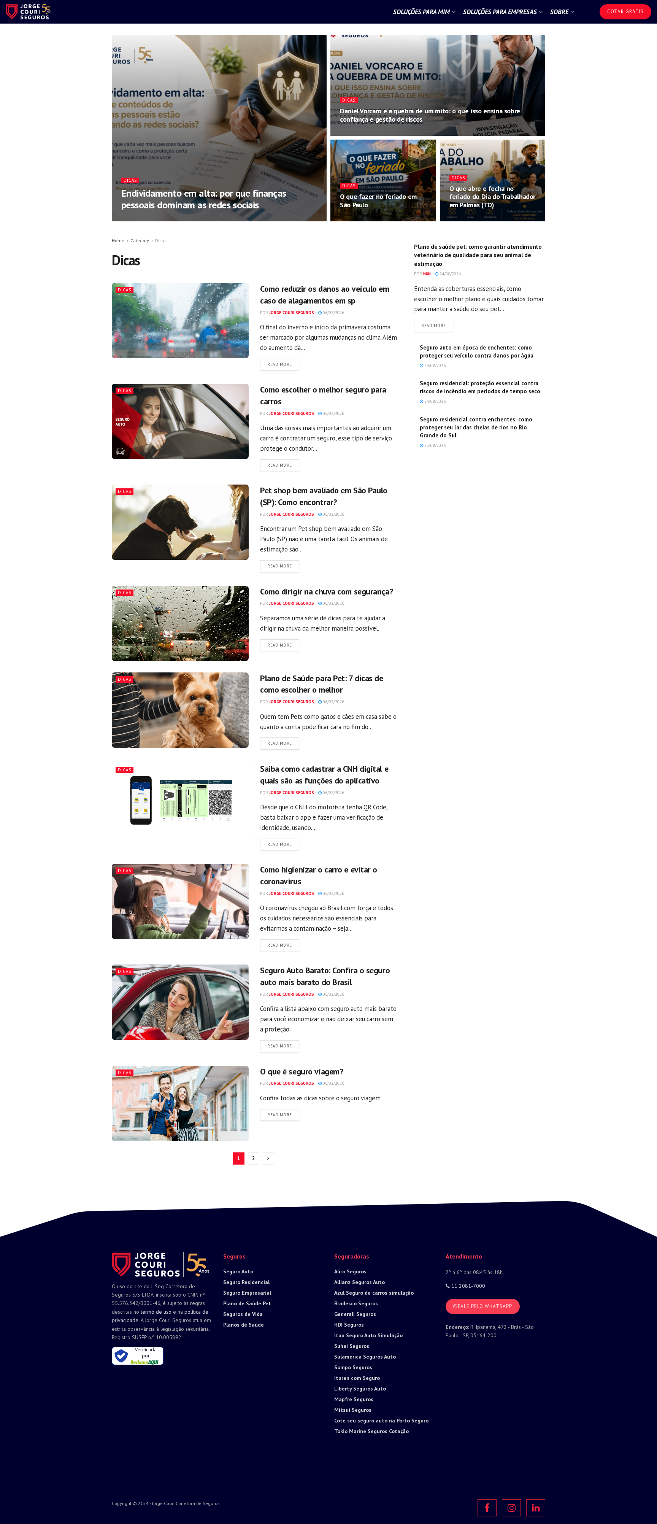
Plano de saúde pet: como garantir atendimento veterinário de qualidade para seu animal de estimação (478, 255)
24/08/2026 (449, 274)
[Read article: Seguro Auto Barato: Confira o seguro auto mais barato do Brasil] (180, 1002)
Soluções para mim (421, 12)
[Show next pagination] (268, 1158)
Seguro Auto (238, 1271)
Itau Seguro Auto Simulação (368, 1335)
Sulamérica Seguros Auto (365, 1356)
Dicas (130, 180)
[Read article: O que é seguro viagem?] (180, 1103)
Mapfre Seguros (353, 1399)
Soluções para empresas (500, 12)
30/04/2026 (354, 219)
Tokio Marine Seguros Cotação (371, 1431)
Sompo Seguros (353, 1367)
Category (139, 240)
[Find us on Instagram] (511, 1507)
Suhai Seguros (351, 1346)
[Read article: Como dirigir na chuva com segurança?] (180, 623)
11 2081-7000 (467, 1285)
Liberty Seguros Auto (360, 1388)
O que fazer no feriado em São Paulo (378, 200)
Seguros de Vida (243, 1314)
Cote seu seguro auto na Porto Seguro (381, 1420)
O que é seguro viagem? (301, 1071)
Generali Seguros (355, 1314)
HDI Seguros (349, 1324)
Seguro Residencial (246, 1282)
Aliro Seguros (350, 1271)
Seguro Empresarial (247, 1292)
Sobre (559, 12)
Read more (283, 364)
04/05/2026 (194, 219)
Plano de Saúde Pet (247, 1303)
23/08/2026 (434, 445)
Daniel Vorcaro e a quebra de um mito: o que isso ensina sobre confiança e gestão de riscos (430, 115)
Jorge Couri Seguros (152, 219)
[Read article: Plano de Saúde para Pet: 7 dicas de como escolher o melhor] (180, 710)
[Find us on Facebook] (487, 1507)
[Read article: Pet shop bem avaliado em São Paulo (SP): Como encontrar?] (180, 522)
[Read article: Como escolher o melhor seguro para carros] (180, 421)
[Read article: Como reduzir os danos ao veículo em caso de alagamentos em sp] (180, 320)
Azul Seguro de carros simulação (374, 1292)
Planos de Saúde (243, 1324)
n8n (427, 274)
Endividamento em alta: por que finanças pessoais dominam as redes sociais (203, 199)
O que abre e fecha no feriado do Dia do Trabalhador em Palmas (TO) (492, 196)
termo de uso (156, 1311)
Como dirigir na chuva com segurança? (326, 591)
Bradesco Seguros (356, 1303)
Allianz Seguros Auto (359, 1282)
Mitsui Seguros (352, 1409)
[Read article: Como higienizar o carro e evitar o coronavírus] (180, 901)
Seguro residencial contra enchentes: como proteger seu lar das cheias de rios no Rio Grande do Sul (476, 427)
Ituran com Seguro (357, 1378)
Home (118, 240)
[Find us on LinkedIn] (535, 1507)
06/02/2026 (333, 312)
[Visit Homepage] (28, 11)
